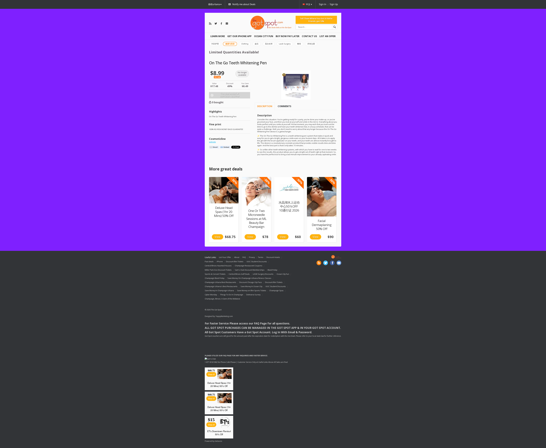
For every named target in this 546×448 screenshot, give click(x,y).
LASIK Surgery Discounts (263, 274)
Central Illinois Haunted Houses (218, 266)
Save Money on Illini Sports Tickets (251, 290)
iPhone (220, 261)
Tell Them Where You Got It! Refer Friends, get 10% (316, 19)
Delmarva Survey (253, 294)
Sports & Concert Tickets (215, 274)
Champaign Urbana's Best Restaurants (221, 286)
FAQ (244, 257)
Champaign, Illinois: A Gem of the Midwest (222, 299)
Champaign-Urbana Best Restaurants (220, 282)
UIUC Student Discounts (257, 261)
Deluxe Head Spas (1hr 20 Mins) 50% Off (223, 212)
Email (215, 147)
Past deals (209, 261)
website (212, 142)
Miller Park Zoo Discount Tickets (218, 270)
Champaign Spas (276, 290)
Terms (260, 257)
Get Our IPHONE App (239, 36)
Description (264, 106)
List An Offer (327, 36)
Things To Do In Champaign (231, 294)
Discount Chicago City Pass (250, 282)
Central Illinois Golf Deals (239, 274)
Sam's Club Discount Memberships (249, 270)
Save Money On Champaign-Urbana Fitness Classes (249, 278)
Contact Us (309, 36)
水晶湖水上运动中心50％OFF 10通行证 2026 (289, 206)
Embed (226, 147)
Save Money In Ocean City (251, 286)
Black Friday (272, 270)
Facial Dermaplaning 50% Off (321, 225)
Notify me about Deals (243, 4)
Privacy (252, 257)
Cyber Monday (211, 294)
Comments (284, 106)
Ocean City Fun (263, 36)
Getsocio (218, 441)
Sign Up (334, 4)
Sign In (322, 4)
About (236, 257)
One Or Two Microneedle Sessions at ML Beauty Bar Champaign (256, 219)
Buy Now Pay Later (287, 36)
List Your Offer (225, 257)
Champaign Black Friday (214, 278)
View (217, 236)
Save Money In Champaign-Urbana (219, 290)
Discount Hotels (273, 257)
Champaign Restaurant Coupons (248, 266)
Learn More (217, 36)
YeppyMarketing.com (224, 316)
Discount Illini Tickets (234, 261)
